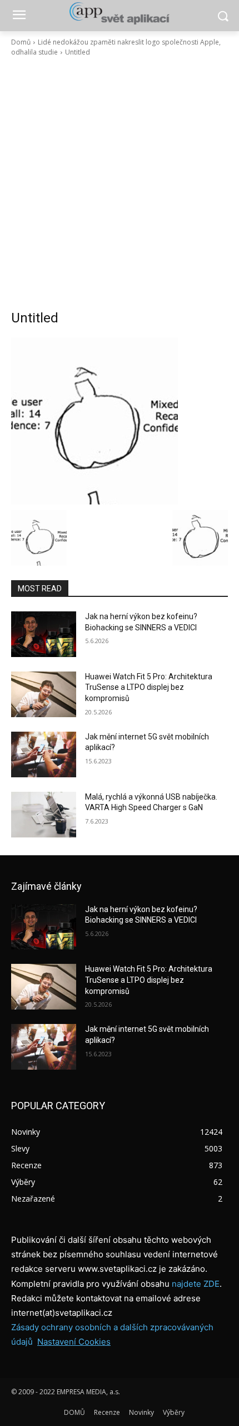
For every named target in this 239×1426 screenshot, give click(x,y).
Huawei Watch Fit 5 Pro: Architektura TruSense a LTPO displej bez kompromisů (148, 687)
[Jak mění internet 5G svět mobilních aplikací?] (43, 754)
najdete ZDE (196, 1283)
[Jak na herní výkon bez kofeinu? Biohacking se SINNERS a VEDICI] (43, 634)
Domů (21, 42)
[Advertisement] (119, 183)
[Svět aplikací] (119, 13)
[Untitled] (119, 420)
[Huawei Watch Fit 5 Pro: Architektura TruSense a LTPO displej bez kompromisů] (43, 694)
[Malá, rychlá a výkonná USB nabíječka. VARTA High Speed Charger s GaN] (43, 814)
